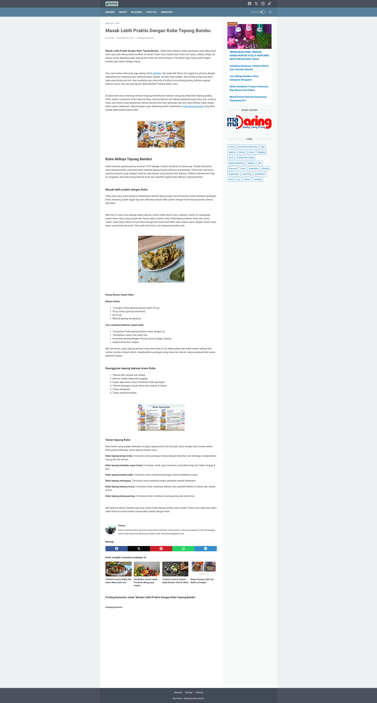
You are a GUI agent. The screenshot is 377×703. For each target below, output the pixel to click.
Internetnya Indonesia (247, 146)
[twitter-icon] (256, 3)
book (231, 157)
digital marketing (236, 163)
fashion (251, 163)
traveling (258, 179)
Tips (262, 146)
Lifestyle (151, 12)
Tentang (199, 692)
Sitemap (188, 692)
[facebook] (116, 548)
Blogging (136, 12)
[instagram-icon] (263, 3)
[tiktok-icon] (269, 3)
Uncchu (200, 698)
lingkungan (234, 174)
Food (231, 146)
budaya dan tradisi (245, 157)
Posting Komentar (145, 38)
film (260, 163)
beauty (242, 152)
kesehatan (253, 168)
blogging (262, 152)
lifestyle (265, 168)
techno (247, 179)
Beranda (110, 12)
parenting (247, 174)
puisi (231, 179)
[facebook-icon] (250, 3)
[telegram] (206, 548)
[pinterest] (161, 548)
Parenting (166, 12)
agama (232, 152)
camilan (157, 73)
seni (238, 179)
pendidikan (260, 174)
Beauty (123, 12)
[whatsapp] (183, 548)
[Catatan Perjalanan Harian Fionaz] (113, 4)
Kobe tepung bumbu (193, 106)
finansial (233, 168)
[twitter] (139, 548)
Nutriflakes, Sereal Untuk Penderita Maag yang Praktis (145, 582)
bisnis (251, 152)
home (242, 168)
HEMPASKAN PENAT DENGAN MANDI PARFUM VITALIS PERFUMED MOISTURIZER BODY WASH (249, 56)
